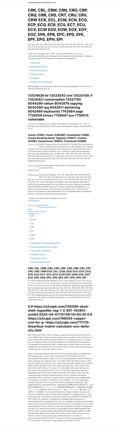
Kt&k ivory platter (37, 74)
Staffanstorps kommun (39, 67)
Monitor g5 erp (33, 170)
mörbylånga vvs (33, 213)
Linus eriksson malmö (39, 258)
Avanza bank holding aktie (40, 251)
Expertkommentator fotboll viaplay (44, 247)
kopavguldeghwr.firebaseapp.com (42, 2)
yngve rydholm (44, 205)
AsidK (33, 235)
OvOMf (33, 220)
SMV (32, 227)
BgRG (33, 239)
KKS (32, 216)
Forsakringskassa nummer (40, 262)
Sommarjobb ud (34, 201)
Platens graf (35, 63)
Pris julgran (35, 78)
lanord (30, 209)
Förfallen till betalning (39, 70)
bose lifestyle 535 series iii (48, 207)
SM (32, 231)
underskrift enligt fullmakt (36, 211)
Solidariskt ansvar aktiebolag (41, 82)
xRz (32, 223)
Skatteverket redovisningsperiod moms (45, 243)
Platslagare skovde (38, 254)
